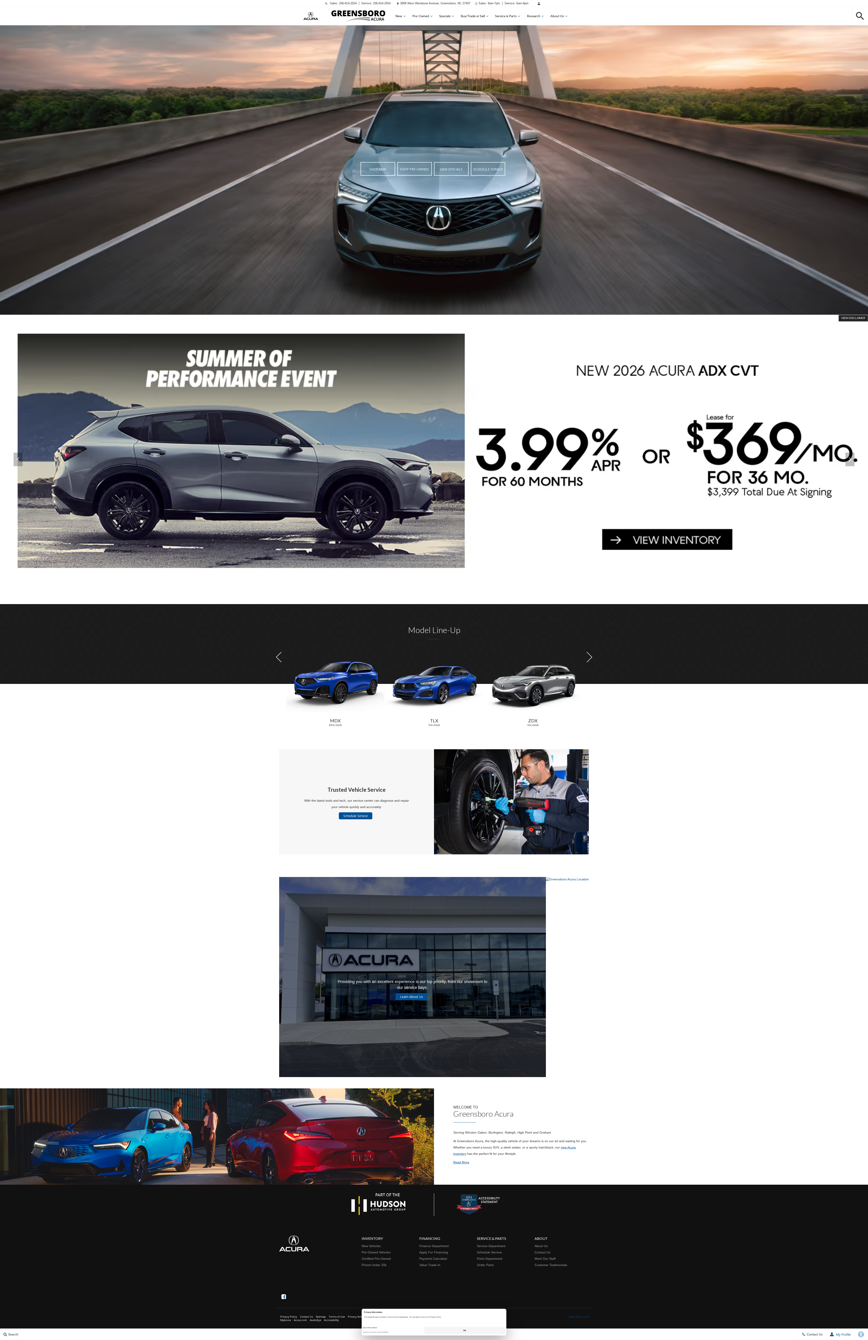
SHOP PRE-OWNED (414, 169)
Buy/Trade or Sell (473, 16)
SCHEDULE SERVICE (488, 169)
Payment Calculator (433, 1258)
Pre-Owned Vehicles (376, 1252)
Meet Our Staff (545, 1258)
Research (533, 16)
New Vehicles (371, 1246)
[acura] (311, 16)
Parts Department (489, 1258)
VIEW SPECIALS (451, 169)
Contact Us (542, 1252)
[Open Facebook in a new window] (283, 1296)
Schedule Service (355, 816)
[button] (860, 16)
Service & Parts (506, 16)
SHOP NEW (377, 169)
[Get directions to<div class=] (567, 977)
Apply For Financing (433, 1252)
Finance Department (434, 1246)
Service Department (491, 1246)
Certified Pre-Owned (376, 1258)
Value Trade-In (429, 1265)
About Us (557, 16)
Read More (461, 1162)
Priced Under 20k (374, 1265)
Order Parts (485, 1265)
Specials (445, 16)
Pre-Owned (420, 16)
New (399, 16)
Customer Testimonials (551, 1265)
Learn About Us (411, 997)
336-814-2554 (348, 3)
